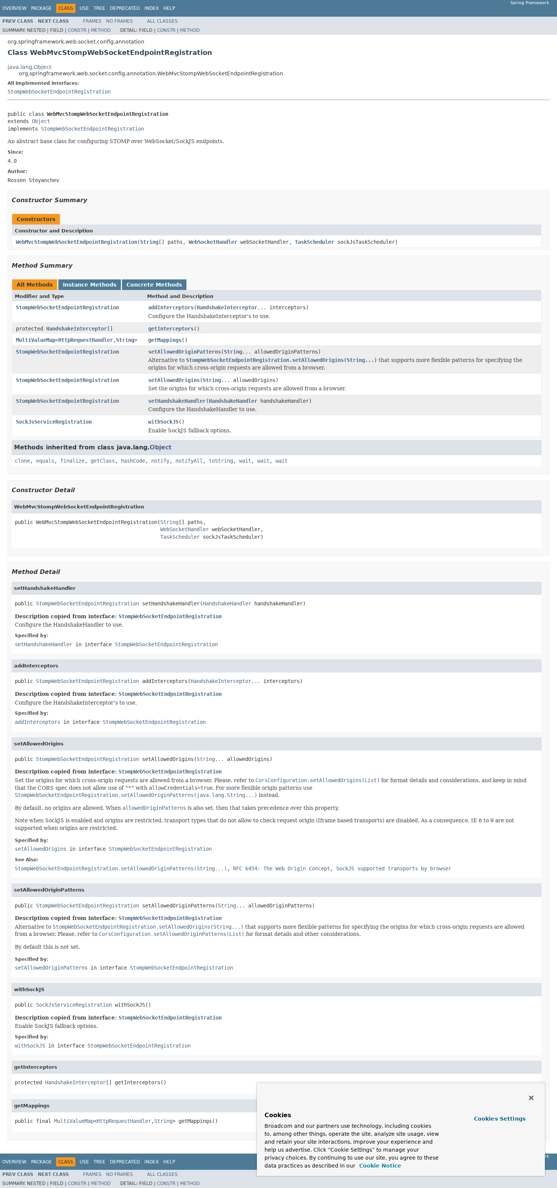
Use (84, 8)
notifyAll (189, 461)
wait (245, 461)
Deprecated (125, 8)
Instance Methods (89, 285)
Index (151, 8)
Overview (14, 8)
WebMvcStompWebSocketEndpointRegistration (76, 242)
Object (41, 121)
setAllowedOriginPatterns (184, 352)
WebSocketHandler (213, 242)
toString (221, 461)
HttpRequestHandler (85, 340)
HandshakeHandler (233, 401)
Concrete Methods (154, 285)
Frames (92, 21)
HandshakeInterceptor (227, 307)
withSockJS (163, 422)
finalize (72, 461)
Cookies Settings (500, 1119)
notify (160, 461)
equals (45, 461)
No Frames (119, 21)
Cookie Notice (379, 1166)
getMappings (164, 340)
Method (101, 30)
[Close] (531, 1098)
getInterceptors (171, 329)
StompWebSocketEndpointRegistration (59, 92)
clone (22, 461)
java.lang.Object (29, 67)
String (149, 242)
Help (169, 8)
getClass (103, 461)
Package (41, 8)
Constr (77, 30)
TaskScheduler (314, 242)
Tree (99, 8)
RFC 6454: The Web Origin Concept (281, 868)
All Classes (162, 21)
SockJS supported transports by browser (393, 868)
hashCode (133, 461)
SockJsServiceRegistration (54, 422)
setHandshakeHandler (177, 401)
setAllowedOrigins (174, 380)
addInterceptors (171, 307)
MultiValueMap (35, 340)
